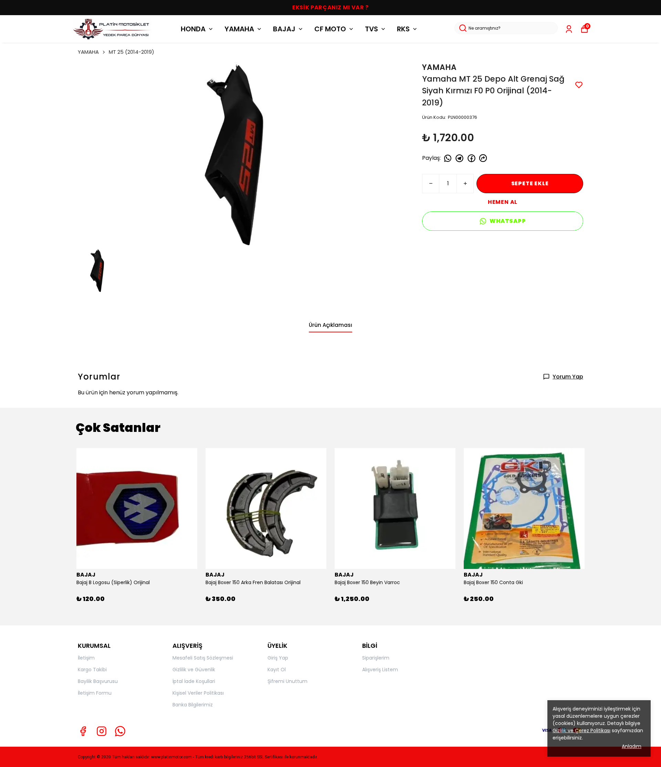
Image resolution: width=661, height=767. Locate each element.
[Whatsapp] (120, 731)
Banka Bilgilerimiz (192, 704)
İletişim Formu (95, 693)
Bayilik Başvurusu (98, 681)
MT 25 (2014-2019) (131, 51)
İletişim (86, 657)
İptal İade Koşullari (193, 681)
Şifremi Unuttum (287, 681)
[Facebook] (83, 731)
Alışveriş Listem (380, 669)
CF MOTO (330, 29)
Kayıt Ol (276, 669)
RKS (403, 29)
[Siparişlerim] (569, 29)
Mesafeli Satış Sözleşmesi (202, 657)
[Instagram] (101, 731)
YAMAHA (239, 29)
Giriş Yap (277, 657)
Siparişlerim (375, 657)
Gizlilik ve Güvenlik (193, 669)
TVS (371, 29)
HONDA (193, 29)
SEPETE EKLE (530, 183)
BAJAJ (284, 29)
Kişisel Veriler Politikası (198, 693)
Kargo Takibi (92, 669)
